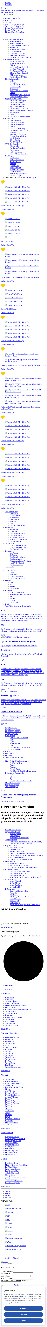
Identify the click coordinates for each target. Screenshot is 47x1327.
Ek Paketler (14, 531)
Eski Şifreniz (5, 1274)
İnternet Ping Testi (11, 1150)
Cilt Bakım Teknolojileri (18, 101)
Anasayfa (8, 989)
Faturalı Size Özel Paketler (14, 28)
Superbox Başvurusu (12, 730)
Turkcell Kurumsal (11, 1025)
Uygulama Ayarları (11, 869)
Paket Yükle (9, 20)
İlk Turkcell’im (15, 518)
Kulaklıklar (9, 1121)
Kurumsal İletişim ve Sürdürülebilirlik (18, 1009)
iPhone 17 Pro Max (12, 1103)
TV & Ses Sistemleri (12, 144)
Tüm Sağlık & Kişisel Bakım (20, 116)
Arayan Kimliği (15, 887)
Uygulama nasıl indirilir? (18, 873)
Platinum (13, 521)
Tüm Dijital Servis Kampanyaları (21, 781)
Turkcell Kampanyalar (13, 1067)
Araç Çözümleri (15, 168)
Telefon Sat (9, 1085)
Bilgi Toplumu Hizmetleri (14, 1017)
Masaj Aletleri (14, 112)
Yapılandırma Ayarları (12, 832)
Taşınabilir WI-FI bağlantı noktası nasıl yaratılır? (26, 855)
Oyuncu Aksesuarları (17, 124)
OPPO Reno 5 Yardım (13, 830)
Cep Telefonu (10, 1091)
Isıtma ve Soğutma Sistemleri (20, 95)
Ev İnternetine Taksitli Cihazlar (20, 747)
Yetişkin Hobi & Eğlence (18, 136)
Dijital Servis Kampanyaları (14, 773)
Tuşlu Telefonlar (15, 51)
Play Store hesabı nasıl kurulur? (20, 871)
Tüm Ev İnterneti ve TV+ (14, 757)
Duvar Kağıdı (14, 901)
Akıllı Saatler (9, 1111)
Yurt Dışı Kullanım (16, 847)
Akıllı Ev (8, 1125)
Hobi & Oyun (10, 118)
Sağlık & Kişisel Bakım (13, 99)
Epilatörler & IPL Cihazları (19, 108)
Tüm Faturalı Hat (16, 541)
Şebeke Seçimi (15, 849)
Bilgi (7, 604)
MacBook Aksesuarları (17, 69)
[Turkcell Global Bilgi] (23, 1238)
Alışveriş (4, 1075)
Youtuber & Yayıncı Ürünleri (20, 130)
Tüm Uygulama (15, 602)
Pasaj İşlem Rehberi (12, 1171)
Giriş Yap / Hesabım (12, 1137)
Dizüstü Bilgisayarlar (17, 61)
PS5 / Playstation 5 (11, 1123)
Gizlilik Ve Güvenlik (12, 1003)
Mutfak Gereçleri (15, 87)
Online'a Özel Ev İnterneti (19, 738)
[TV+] (23, 1220)
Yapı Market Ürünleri (17, 170)
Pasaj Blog (9, 1065)
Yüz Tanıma (14, 895)
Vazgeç (3, 927)
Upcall (12, 573)
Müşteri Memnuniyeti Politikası (16, 1005)
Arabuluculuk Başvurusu (14, 1181)
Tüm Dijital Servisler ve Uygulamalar (18, 606)
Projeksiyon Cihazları (17, 148)
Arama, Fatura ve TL (12, 571)
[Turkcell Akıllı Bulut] (23, 1250)
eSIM (7, 1045)
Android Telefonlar (16, 43)
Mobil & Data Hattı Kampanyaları (17, 761)
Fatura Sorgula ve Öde (13, 1141)
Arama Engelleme (16, 885)
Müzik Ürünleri (15, 138)
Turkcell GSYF (10, 1019)
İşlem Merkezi (7, 1132)
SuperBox (8, 1051)
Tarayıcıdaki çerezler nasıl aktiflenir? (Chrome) (26, 842)
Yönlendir (13, 574)
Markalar (8, 1089)
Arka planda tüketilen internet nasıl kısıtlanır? (25, 877)
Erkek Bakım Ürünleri (17, 104)
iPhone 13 (8, 1109)
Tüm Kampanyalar (16, 749)
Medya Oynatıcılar (16, 152)
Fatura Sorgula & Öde (13, 18)
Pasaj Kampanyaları (12, 785)
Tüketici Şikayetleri (12, 1173)
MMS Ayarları (15, 836)
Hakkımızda (9, 998)
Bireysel (8, 3)
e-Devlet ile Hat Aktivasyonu (15, 24)
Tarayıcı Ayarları (11, 840)
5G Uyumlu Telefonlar (17, 55)
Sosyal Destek (10, 1023)
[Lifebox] (23, 1223)
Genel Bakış (9, 1000)
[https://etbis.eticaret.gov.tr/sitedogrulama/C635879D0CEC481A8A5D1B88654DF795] (4, 1262)
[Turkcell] (4, 8)
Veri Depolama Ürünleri (18, 71)
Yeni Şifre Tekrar (7, 1278)
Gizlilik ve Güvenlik (12, 1258)
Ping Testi (8, 755)
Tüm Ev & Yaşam (16, 175)
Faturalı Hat (14, 514)
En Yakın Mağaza (11, 1167)
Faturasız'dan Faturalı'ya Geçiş (20, 561)
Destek (4, 1159)
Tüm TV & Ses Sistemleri (19, 154)
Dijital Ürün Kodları (17, 122)
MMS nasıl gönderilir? (17, 863)
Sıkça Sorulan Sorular (12, 1169)
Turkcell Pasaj (10, 1079)
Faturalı (12, 765)
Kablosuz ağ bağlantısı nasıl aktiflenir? (23, 853)
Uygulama (8, 590)
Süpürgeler (13, 83)
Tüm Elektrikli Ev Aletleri (19, 97)
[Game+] (23, 1235)
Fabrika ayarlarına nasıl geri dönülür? (22, 897)
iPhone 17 (8, 1099)
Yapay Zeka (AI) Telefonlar (19, 45)
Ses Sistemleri (14, 150)
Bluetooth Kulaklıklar (12, 1119)
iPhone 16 (8, 1105)
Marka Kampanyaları (12, 783)
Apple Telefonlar (15, 41)
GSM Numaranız (7, 1271)
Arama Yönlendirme (17, 881)
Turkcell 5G (9, 1053)
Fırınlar (12, 93)
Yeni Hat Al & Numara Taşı (14, 26)
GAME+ (13, 586)
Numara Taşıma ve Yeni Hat (15, 1139)
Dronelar (13, 132)
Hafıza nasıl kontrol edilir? (19, 891)
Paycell (12, 600)
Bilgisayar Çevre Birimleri (19, 73)
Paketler (8, 10)
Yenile (16, 1285)
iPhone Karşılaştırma (12, 1095)
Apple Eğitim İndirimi (12, 1083)
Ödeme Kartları (15, 140)
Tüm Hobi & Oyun (16, 142)
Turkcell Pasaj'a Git (30, 177)
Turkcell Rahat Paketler (18, 545)
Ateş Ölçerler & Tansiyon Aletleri (21, 110)
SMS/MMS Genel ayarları (19, 865)
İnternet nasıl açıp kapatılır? (19, 838)
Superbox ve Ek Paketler (18, 539)
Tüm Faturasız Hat (16, 565)
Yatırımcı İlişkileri (11, 1002)
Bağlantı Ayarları (11, 846)
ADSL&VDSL (15, 744)
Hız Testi (8, 751)
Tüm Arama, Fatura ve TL (19, 578)
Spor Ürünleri (14, 158)
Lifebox (12, 598)
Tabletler (13, 65)
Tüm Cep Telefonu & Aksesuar (20, 57)
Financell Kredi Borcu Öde (14, 32)
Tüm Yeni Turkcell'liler (17, 525)
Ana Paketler (14, 529)
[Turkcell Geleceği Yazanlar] (23, 1246)
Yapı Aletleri (14, 89)
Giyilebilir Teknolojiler (17, 49)
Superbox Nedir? (11, 728)
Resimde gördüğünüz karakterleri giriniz (15, 1280)
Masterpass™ (10, 1154)
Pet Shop (13, 164)
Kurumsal (8, 5)
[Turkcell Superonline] (23, 1209)
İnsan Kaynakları (11, 1007)
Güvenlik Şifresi (15, 899)
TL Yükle (8, 22)
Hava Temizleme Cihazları (19, 91)
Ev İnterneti (9, 1049)
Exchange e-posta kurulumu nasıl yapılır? (24, 867)
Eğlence (8, 580)
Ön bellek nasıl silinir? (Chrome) (21, 844)
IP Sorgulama (10, 753)
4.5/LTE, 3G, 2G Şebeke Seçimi (21, 859)
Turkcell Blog (10, 1063)
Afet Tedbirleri (10, 1021)
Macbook (8, 1115)
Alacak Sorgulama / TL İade (15, 1177)
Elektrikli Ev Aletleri (12, 79)
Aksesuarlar (14, 47)
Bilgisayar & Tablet (12, 59)
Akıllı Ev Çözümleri (17, 160)
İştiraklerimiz (9, 1015)
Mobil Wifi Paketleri (17, 537)
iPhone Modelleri (11, 1093)
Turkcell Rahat (15, 516)
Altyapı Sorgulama (11, 734)
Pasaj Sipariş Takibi (12, 1145)
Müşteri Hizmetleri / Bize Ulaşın (16, 1165)
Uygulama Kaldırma (17, 875)
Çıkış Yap (9, 927)
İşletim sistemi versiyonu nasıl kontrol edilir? (25, 905)
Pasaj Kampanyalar (12, 1081)
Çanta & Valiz (14, 166)
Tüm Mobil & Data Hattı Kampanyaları (23, 771)
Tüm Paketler (10, 567)
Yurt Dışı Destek (11, 1179)
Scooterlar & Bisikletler (18, 134)
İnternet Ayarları (15, 834)
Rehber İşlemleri (15, 883)
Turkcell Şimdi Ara (16, 576)
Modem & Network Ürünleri (20, 67)
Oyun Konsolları (15, 120)
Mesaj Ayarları (10, 861)
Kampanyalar (9, 12)
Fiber (11, 740)
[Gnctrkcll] (23, 1231)
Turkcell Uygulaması (17, 592)
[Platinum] (23, 1212)
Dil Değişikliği (15, 903)
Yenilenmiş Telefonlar (17, 53)
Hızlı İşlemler (8, 14)
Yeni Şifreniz (5, 1276)
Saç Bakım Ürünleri (16, 103)
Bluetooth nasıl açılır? (17, 851)
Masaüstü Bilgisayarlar (17, 63)
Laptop (7, 1117)
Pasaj (3, 10)
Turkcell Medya (10, 1011)
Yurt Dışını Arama (16, 535)
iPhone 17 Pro (10, 1101)
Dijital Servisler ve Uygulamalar (22, 10)
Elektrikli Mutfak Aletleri (18, 85)
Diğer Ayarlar (10, 889)
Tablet (7, 1113)
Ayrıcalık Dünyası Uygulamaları (21, 594)
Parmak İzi (13, 893)
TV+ (11, 582)
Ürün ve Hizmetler (9, 1033)
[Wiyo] (23, 1242)
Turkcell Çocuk (10, 1059)
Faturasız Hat (14, 519)
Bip (11, 779)
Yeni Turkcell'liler (11, 512)
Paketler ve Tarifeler (12, 1037)
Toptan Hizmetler (11, 1013)
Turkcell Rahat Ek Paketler (19, 547)
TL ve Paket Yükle (11, 1143)
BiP (11, 596)
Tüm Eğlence (14, 588)
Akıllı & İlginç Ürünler (17, 174)
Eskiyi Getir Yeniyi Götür (14, 1087)
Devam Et (11, 985)
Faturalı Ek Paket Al (12, 30)
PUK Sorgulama (11, 1152)
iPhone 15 (8, 1107)
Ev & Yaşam (9, 156)
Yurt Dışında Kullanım (17, 533)
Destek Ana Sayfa (11, 1163)
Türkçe (7, 1191)
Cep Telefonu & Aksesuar (14, 39)
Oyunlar (12, 126)
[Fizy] (23, 1205)
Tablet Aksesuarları (16, 75)
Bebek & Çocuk (15, 162)
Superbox (13, 742)
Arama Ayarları (10, 879)
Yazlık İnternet (10, 1057)
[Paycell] (23, 1227)
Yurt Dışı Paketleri (11, 1047)
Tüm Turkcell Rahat (17, 549)
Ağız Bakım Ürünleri (17, 106)
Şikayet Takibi (10, 1175)
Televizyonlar (14, 146)
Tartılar (12, 114)
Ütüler (12, 81)
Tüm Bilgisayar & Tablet (18, 77)
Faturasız (13, 767)
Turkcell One (9, 1055)
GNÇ (11, 523)
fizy (11, 584)
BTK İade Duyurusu (12, 1183)
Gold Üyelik (9, 1147)
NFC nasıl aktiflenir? (17, 857)
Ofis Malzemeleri (16, 172)
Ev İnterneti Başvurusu (13, 732)
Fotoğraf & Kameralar (17, 128)
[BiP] (23, 1216)
